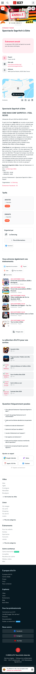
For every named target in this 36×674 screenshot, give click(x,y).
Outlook (27, 463)
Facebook (10, 245)
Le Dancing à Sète (11, 169)
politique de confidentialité (14, 670)
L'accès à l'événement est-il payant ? (15, 433)
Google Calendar (11, 458)
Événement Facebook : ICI (10, 185)
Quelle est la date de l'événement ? (14, 425)
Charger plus (19, 332)
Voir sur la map (19, 94)
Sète (7, 270)
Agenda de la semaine (11, 266)
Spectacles (9, 275)
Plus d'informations (19, 240)
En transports (32, 100)
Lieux (4, 502)
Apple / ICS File (11, 463)
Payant (24, 266)
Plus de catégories (10, 520)
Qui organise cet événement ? (13, 437)
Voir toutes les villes (10, 497)
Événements (7, 526)
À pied (25, 100)
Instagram (19, 636)
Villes (4, 479)
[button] (29, 8)
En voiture (22, 100)
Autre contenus (8, 549)
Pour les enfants (18, 270)
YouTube (19, 641)
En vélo (28, 100)
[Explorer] (2, 2)
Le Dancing (14, 182)
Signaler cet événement (19, 467)
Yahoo (27, 458)
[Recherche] (9, 2)
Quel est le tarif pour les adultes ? (14, 429)
